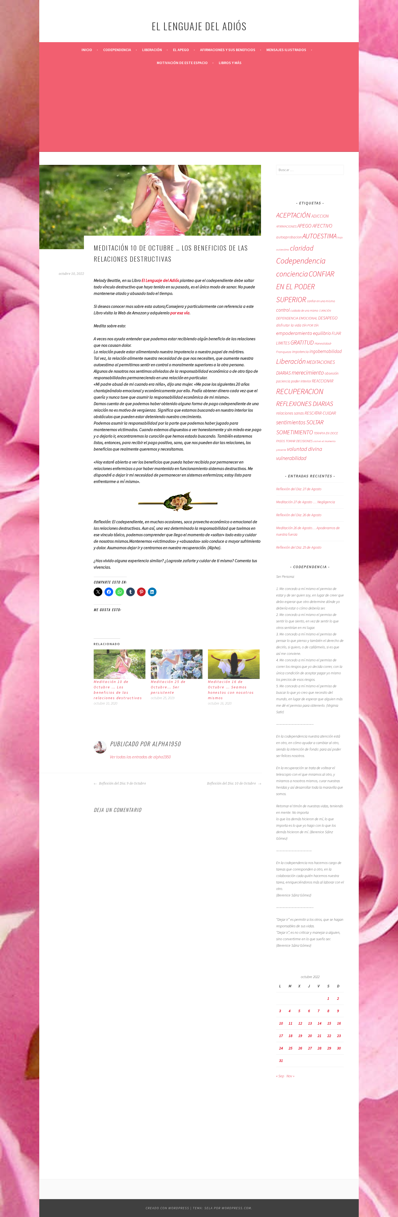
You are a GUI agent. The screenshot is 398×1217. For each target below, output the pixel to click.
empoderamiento (294, 333)
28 (319, 1048)
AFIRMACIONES (286, 226)
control (283, 310)
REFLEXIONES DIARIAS (304, 403)
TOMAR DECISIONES (299, 441)
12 (300, 1023)
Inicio (86, 49)
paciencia (283, 381)
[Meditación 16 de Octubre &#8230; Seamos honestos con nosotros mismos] (234, 664)
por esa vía (180, 312)
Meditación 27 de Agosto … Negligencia (305, 501)
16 (339, 1023)
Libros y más (230, 62)
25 (290, 1048)
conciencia (292, 274)
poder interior (301, 381)
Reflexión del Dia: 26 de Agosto (298, 514)
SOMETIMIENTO (294, 432)
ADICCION (320, 216)
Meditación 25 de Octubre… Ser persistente (168, 687)
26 (300, 1048)
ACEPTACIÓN (293, 215)
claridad (302, 248)
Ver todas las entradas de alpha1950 (140, 756)
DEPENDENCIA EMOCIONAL (296, 318)
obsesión (331, 373)
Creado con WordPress (167, 1208)
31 (281, 1060)
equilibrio (322, 333)
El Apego (181, 49)
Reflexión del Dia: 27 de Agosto (298, 488)
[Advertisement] (199, 110)
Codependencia (117, 49)
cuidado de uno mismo (304, 310)
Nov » (290, 1075)
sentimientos (290, 422)
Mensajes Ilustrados (286, 49)
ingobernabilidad (325, 351)
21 (319, 1035)
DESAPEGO (327, 318)
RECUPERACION (299, 391)
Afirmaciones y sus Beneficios (227, 49)
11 (290, 1023)
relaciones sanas (290, 413)
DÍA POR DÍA (310, 325)
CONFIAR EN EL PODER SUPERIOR (305, 286)
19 (300, 1035)
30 (339, 1048)
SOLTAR (315, 422)
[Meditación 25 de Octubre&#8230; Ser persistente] (177, 664)
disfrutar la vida (288, 325)
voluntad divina (304, 448)
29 (329, 1048)
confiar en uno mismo (321, 301)
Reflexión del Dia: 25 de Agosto (298, 547)
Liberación (152, 49)
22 (329, 1035)
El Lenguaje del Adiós (160, 280)
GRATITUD (302, 342)
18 (290, 1035)
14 (319, 1023)
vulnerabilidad (291, 458)
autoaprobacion (289, 237)
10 (281, 1023)
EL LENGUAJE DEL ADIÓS (199, 26)
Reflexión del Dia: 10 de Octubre (232, 783)
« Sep (280, 1075)
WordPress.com (236, 1208)
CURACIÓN (325, 310)
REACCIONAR (322, 381)
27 (310, 1048)
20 (310, 1035)
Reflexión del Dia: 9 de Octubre (122, 783)
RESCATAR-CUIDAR (320, 413)
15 (329, 1023)
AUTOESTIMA (319, 236)
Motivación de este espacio (182, 62)
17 (281, 1035)
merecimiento (308, 372)
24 (281, 1048)
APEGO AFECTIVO (314, 225)
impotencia (300, 351)
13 (310, 1023)
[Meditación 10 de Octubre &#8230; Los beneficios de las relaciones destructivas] (119, 664)
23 (339, 1035)
